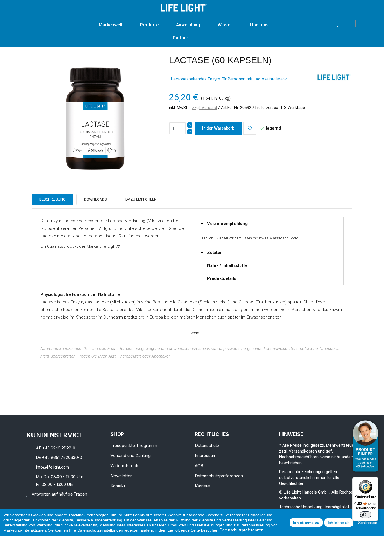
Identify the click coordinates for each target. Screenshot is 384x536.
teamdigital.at (336, 506)
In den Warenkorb (218, 128)
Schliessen (367, 522)
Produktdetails (221, 278)
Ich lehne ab (339, 522)
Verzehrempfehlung (227, 223)
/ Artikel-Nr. (228, 107)
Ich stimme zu (306, 522)
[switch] (365, 514)
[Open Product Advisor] (365, 446)
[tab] (269, 223)
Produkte (149, 25)
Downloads (95, 199)
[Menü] (375, 480)
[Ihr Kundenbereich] (346, 24)
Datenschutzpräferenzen (241, 530)
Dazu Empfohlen (141, 199)
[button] (329, 23)
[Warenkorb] (353, 23)
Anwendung (188, 25)
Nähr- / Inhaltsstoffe (227, 265)
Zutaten (215, 252)
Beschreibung (52, 199)
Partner (180, 37)
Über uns (259, 25)
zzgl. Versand (204, 107)
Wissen (225, 25)
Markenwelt (111, 25)
